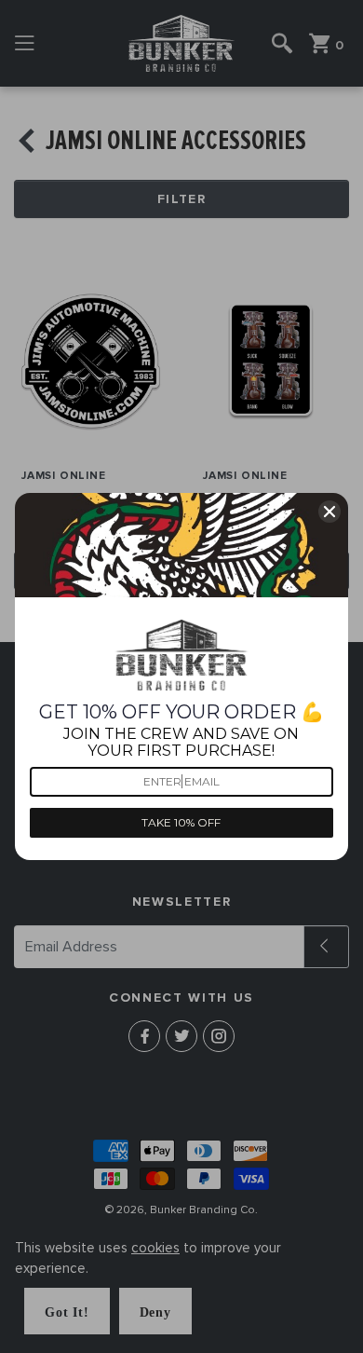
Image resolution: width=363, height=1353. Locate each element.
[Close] (329, 511)
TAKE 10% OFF (181, 822)
